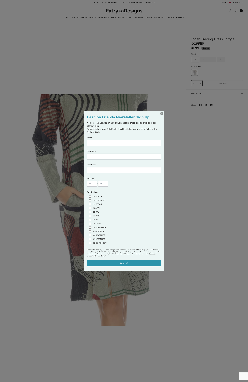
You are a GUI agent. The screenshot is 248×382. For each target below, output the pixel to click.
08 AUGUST (98, 223)
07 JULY (96, 219)
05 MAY (96, 212)
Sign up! (124, 263)
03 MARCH (97, 204)
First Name (91, 151)
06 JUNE (96, 216)
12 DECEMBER (99, 239)
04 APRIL (96, 208)
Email (89, 137)
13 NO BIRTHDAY (100, 243)
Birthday (90, 178)
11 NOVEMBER (99, 235)
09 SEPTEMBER (99, 227)
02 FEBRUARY (99, 200)
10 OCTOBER (98, 231)
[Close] (161, 113)
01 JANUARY (98, 196)
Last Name (91, 165)
